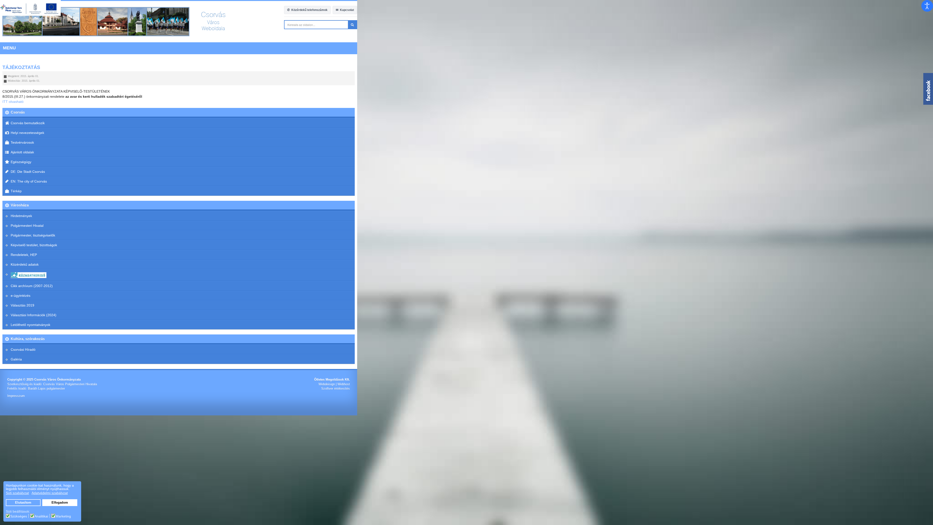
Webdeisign (902, 384)
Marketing (63, 516)
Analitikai (41, 516)
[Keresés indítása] (928, 24)
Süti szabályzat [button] (17, 493)
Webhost (919, 384)
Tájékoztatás (21, 67)
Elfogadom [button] (60, 502)
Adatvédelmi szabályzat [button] (50, 493)
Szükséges (18, 516)
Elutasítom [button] (23, 502)
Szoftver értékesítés (911, 388)
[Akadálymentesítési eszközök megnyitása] (927, 6)
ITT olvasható (13, 102)
